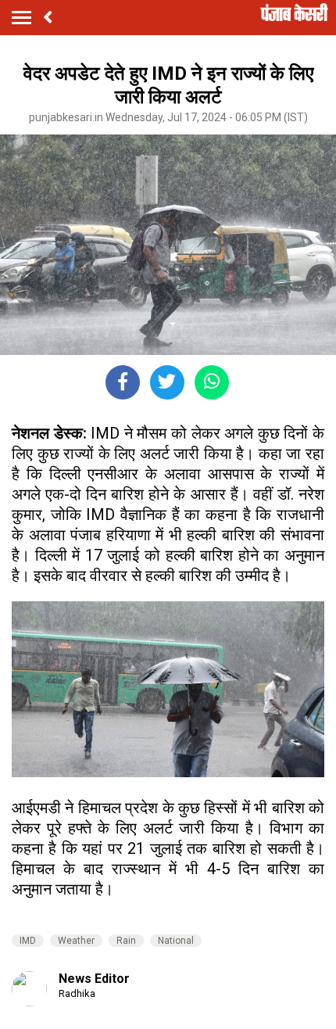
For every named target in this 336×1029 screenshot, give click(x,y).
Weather (76, 940)
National (176, 940)
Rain (126, 940)
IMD (28, 940)
